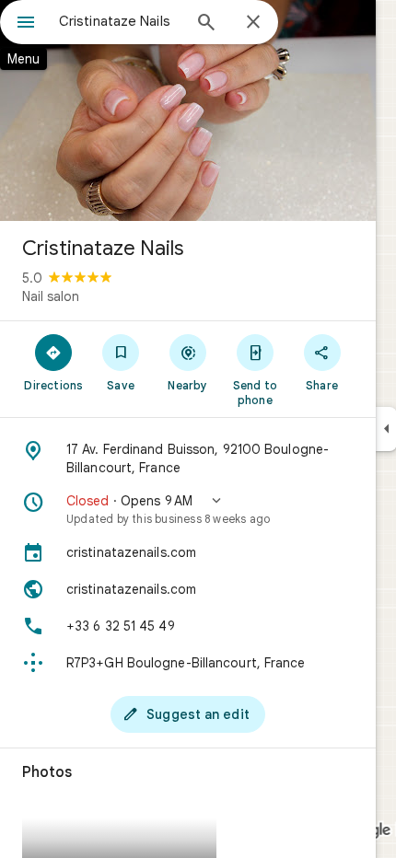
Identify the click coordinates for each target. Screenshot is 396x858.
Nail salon (50, 296)
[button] (188, 509)
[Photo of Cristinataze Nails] (188, 110)
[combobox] (120, 21)
